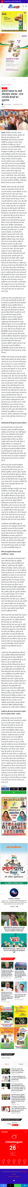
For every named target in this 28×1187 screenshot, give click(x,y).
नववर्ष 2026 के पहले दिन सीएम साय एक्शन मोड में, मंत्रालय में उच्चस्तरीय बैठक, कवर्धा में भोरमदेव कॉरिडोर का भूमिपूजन (7, 996)
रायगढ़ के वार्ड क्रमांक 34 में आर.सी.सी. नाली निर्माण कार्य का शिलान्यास (18, 1078)
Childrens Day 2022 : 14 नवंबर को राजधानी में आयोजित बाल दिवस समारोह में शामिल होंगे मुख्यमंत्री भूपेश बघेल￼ (7, 973)
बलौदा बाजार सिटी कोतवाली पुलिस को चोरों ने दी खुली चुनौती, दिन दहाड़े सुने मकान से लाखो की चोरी (20, 974)
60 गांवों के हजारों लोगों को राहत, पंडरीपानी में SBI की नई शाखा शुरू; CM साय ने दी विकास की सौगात (18, 1109)
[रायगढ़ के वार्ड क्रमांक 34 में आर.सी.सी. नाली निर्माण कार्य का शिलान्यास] (6, 1079)
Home (4, 85)
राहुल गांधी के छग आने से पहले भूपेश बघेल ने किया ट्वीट (20, 996)
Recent (7, 1064)
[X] (15, 907)
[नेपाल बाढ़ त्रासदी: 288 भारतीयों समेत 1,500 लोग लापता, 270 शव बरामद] (6, 1071)
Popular (21, 1064)
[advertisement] (14, 816)
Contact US (17, 1176)
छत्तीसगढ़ (9, 85)
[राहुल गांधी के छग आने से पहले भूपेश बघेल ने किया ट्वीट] (21, 987)
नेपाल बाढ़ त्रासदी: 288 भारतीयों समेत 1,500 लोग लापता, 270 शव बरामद (17, 1070)
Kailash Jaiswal (7, 104)
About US (10, 1176)
